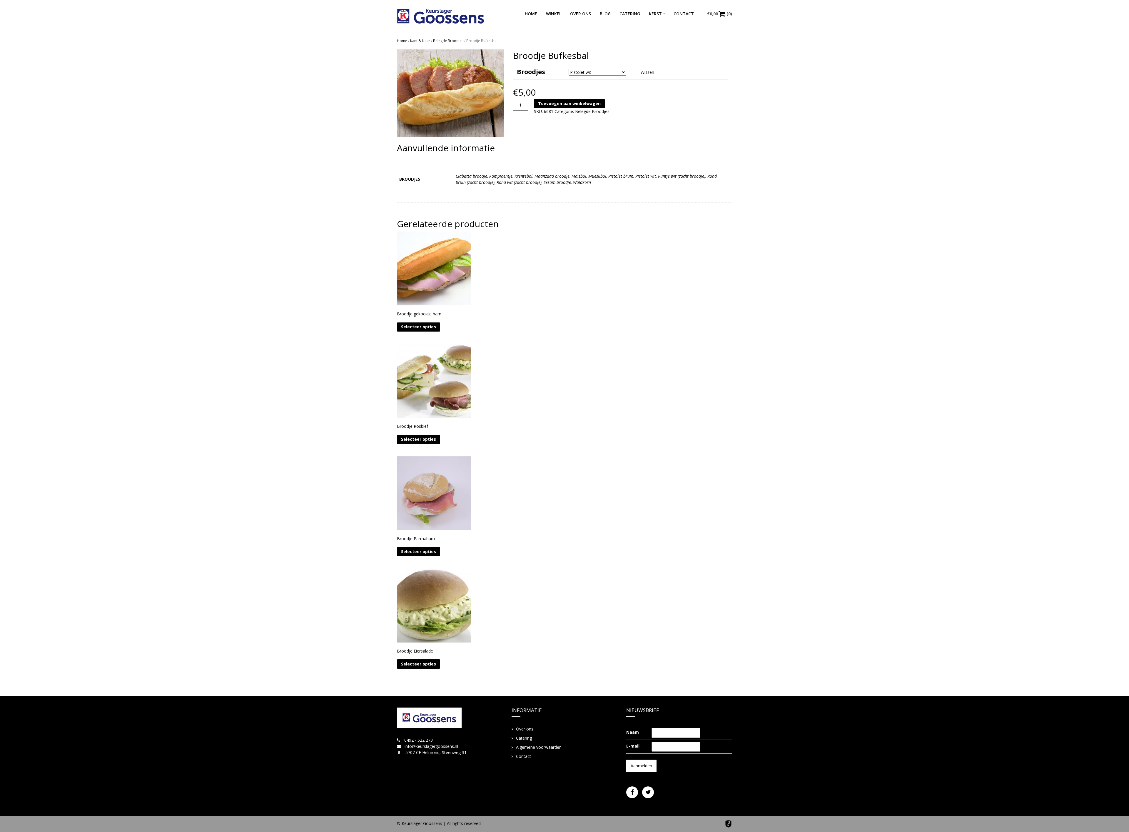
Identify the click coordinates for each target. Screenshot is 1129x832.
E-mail (632, 746)
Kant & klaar (420, 40)
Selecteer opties (418, 327)
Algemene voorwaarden (539, 747)
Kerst (655, 13)
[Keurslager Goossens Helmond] (440, 16)
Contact (684, 13)
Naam (632, 732)
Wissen (647, 72)
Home (531, 13)
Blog (605, 13)
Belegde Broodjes (448, 40)
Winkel (553, 13)
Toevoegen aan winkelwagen (569, 103)
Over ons (580, 13)
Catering (629, 13)
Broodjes (531, 71)
